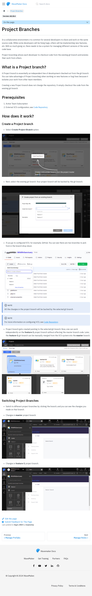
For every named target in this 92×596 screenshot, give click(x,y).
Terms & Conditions (77, 586)
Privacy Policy (57, 586)
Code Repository (40, 107)
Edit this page (11, 519)
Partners (56, 558)
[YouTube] (39, 566)
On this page (8, 22)
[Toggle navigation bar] (4, 4)
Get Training (43, 558)
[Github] (58, 566)
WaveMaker (29, 558)
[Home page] (4, 11)
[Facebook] (33, 566)
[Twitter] (46, 566)
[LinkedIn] (52, 566)
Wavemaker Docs (48, 551)
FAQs (66, 558)
